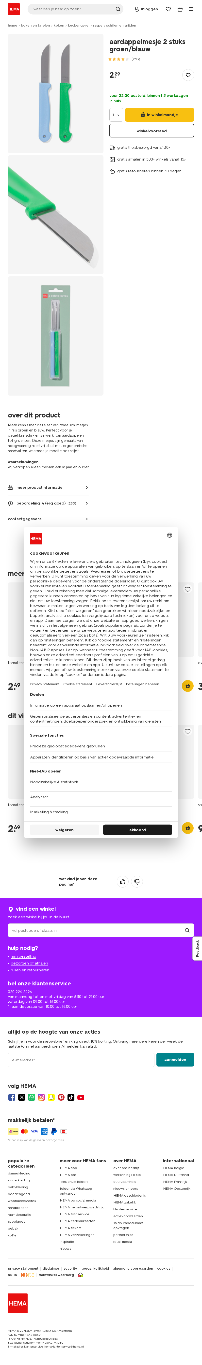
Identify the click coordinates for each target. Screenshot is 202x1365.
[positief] (123, 882)
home (12, 25)
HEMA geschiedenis (129, 1195)
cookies (163, 1269)
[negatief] (137, 882)
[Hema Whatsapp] (31, 1097)
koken (59, 25)
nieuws (65, 1248)
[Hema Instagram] (41, 1097)
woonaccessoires (22, 1201)
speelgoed (17, 1221)
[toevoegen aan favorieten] (188, 75)
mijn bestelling (23, 956)
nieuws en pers (125, 1189)
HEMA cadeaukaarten (77, 1221)
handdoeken (18, 1208)
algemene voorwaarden (133, 1269)
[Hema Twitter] (21, 1097)
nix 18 (12, 1275)
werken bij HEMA (127, 1175)
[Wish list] (168, 9)
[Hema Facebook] (11, 1097)
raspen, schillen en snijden (114, 25)
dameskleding (19, 1173)
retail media (122, 1242)
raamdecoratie (19, 1215)
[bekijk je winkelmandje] (180, 9)
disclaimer (51, 1269)
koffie (12, 1235)
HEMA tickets (70, 1228)
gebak (13, 1228)
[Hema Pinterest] (61, 1097)
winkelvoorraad (152, 131)
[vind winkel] (187, 930)
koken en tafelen (35, 25)
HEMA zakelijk (124, 1202)
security (70, 1269)
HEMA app (68, 1168)
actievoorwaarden (128, 1216)
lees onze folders (74, 1182)
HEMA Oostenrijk (176, 1189)
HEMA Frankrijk (175, 1182)
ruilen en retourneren (30, 970)
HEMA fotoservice (74, 1214)
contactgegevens (25, 519)
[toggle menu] (191, 9)
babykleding (18, 1187)
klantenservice (125, 1209)
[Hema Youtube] (80, 1097)
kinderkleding (19, 1180)
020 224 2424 (20, 991)
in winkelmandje (162, 114)
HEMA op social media (78, 1200)
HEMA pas (68, 1175)
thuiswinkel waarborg (56, 1275)
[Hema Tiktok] (70, 1097)
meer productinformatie (40, 487)
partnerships (123, 1235)
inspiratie (67, 1242)
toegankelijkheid (95, 1269)
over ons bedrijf (126, 1168)
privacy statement (23, 1269)
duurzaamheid (124, 1182)
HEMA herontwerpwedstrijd (82, 1207)
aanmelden (175, 1059)
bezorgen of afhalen (29, 963)
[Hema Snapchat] (51, 1097)
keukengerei (78, 25)
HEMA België (173, 1168)
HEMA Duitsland (176, 1175)
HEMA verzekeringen (77, 1235)
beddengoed (19, 1194)
